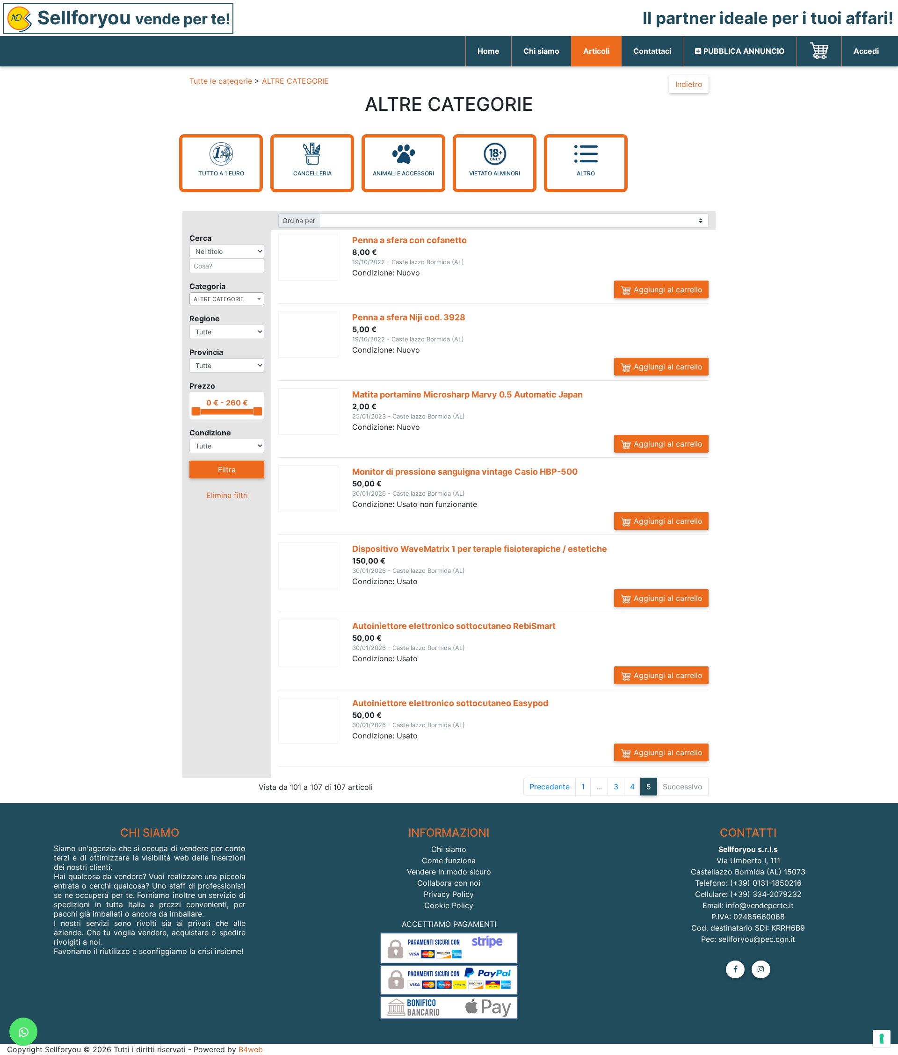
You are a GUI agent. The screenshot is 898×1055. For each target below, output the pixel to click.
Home (494, 51)
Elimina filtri (227, 495)
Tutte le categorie (220, 81)
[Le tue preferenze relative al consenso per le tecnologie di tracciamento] (882, 1039)
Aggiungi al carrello (666, 289)
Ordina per (298, 220)
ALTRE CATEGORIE (295, 81)
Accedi (866, 51)
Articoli (596, 51)
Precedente (549, 786)
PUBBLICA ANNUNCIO (743, 51)
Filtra (227, 469)
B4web (251, 1049)
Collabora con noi (448, 883)
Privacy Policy (449, 894)
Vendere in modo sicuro (449, 871)
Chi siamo (541, 51)
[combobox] (226, 298)
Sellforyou (131, 17)
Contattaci (652, 51)
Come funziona (449, 860)
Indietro (688, 84)
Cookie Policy (448, 905)
